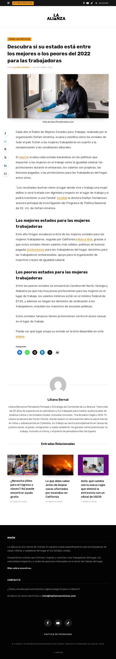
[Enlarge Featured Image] (58, 96)
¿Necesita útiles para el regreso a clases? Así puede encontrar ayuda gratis (22, 488)
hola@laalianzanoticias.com (59, 596)
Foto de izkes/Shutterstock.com (58, 122)
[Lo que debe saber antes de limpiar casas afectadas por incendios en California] (58, 465)
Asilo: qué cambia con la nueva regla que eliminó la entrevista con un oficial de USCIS (93, 488)
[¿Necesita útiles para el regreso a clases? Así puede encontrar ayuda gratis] (22, 465)
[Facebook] (5, 133)
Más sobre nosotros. (19, 568)
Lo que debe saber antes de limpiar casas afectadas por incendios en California (55, 3)
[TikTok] (68, 623)
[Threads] (5, 149)
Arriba (59, 652)
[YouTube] (58, 623)
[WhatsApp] (5, 141)
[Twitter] (5, 157)
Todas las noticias (19, 39)
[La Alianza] (56, 17)
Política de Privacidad (58, 634)
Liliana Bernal (21, 67)
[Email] (5, 173)
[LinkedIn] (5, 165)
